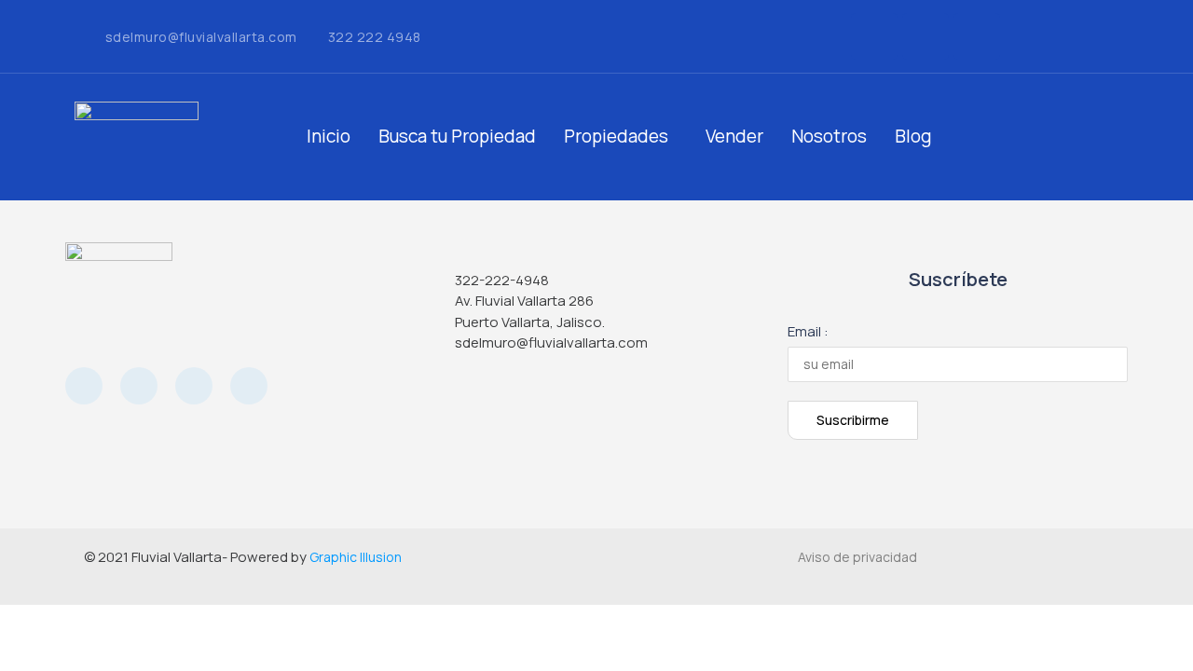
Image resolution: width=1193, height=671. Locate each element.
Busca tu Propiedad (457, 136)
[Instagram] (925, 36)
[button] (621, 136)
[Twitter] (976, 36)
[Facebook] (874, 36)
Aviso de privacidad (857, 557)
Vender (734, 136)
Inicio (328, 136)
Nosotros (829, 136)
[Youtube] (194, 385)
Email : (808, 331)
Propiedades (616, 136)
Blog (913, 136)
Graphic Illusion (355, 557)
